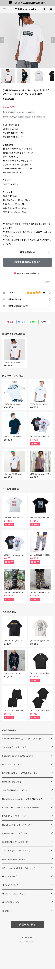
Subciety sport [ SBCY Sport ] (17, 756)
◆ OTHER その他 (10, 902)
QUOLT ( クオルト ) (11, 764)
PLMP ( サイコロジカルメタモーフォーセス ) (22, 807)
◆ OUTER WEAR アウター (15, 893)
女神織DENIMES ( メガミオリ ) (16, 790)
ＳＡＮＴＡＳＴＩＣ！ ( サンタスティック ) (19, 868)
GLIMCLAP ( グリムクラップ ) (15, 842)
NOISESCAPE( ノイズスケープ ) (17, 825)
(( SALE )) (7, 911)
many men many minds (13, 859)
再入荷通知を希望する (28, 262)
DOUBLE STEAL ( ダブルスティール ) (19, 773)
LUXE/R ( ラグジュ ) (11, 782)
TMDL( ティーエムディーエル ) (16, 850)
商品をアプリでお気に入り (29, 273)
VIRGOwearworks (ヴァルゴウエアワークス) (23, 738)
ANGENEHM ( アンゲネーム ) (15, 833)
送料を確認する (30, 112)
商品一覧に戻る (27, 924)
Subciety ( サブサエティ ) (14, 747)
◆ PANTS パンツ (10, 885)
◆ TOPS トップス (10, 876)
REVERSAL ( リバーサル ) (14, 816)
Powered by (24, 942)
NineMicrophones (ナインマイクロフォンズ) (22, 799)
